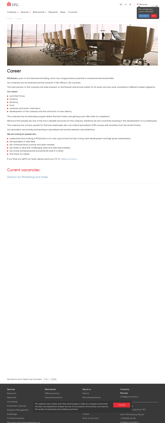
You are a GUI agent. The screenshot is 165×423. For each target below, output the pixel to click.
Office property (52, 393)
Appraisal (11, 398)
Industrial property (53, 398)
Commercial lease (15, 418)
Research (53, 12)
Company (11, 12)
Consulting (12, 402)
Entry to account (90, 418)
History (85, 393)
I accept (121, 405)
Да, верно (144, 16)
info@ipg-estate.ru (129, 397)
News (62, 12)
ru (152, 6)
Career (85, 414)
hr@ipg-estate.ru (68, 159)
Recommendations (91, 398)
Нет (153, 16)
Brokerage (12, 414)
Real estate (38, 12)
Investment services (16, 406)
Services (25, 12)
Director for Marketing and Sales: (27, 177)
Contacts (72, 12)
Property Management (18, 410)
